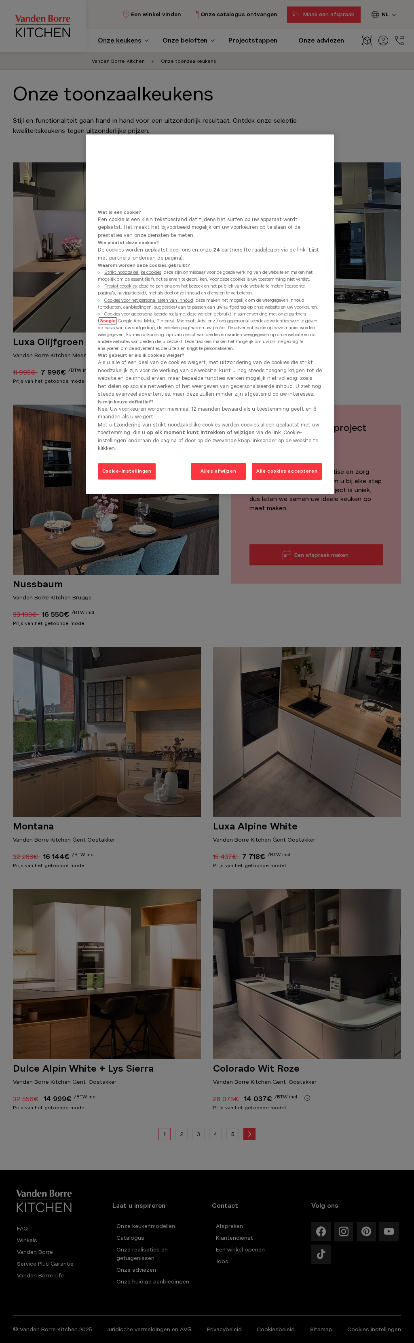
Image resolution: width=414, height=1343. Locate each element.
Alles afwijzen (218, 471)
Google (107, 321)
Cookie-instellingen (127, 471)
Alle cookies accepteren (286, 471)
